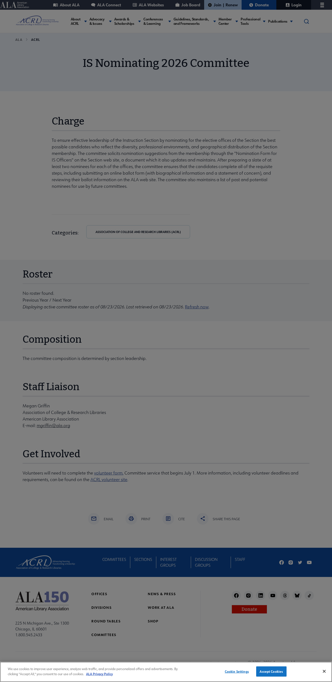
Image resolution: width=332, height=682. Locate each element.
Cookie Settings (237, 671)
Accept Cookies (271, 671)
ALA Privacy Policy (99, 674)
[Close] (324, 671)
